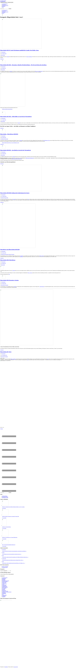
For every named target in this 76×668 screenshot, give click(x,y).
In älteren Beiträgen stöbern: (4, 574)
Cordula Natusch (41, 286)
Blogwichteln (3, 55)
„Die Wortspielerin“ (5, 10)
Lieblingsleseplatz (4, 586)
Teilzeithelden (4, 593)
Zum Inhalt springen (3, 0)
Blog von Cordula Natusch (39, 71)
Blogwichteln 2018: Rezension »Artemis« (9, 280)
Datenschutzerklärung (5, 5)
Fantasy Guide (4, 582)
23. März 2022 (4, 68)
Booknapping (4, 578)
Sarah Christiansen (29, 56)
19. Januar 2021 (4, 153)
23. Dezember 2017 (4, 355)
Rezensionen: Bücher (5, 496)
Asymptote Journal (4, 577)
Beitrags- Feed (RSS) (5, 566)
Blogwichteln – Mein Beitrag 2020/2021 (9, 134)
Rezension (12, 254)
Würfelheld (3, 596)
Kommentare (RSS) (5, 567)
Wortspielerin (3, 52)
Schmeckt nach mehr (5, 591)
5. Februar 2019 (4, 283)
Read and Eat (4, 590)
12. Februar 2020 (4, 196)
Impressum (3, 6)
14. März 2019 (4, 263)
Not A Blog (3, 588)
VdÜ (3, 594)
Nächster (1, 428)
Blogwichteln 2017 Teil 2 (5, 351)
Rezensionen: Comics (5, 497)
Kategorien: (2, 570)
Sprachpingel (4, 592)
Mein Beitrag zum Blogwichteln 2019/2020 (10, 249)
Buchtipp (9, 254)
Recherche (21, 256)
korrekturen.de (4, 585)
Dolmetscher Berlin (5, 581)
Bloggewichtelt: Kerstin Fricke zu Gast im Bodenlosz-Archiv (10, 142)
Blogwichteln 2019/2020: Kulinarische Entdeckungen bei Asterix (14, 192)
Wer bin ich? (4, 4)
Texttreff (8, 56)
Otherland (3, 589)
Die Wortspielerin (2, 1)
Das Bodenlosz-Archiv (46, 140)
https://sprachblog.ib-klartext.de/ (17, 158)
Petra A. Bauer (30, 272)
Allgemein (2, 197)
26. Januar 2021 (4, 137)
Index (3, 13)
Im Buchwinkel (4, 583)
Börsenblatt (3, 579)
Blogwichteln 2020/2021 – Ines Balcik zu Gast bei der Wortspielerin (15, 150)
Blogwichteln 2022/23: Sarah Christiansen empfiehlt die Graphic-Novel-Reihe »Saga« (19, 50)
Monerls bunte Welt (5, 587)
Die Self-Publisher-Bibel (5, 580)
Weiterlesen (2, 128)
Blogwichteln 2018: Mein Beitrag (7, 260)
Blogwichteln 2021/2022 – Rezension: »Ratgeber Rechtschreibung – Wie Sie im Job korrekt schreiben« (23, 64)
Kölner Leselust (4, 584)
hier (28, 199)
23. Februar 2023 (4, 53)
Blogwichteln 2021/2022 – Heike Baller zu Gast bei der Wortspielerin (16, 116)
